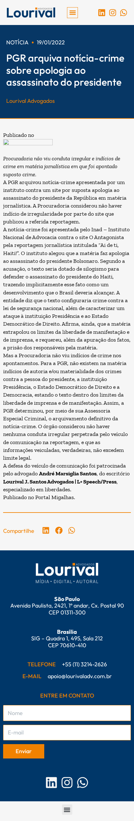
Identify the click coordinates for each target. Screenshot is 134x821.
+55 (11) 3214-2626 (84, 664)
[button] (72, 12)
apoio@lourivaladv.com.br (80, 676)
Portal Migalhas (54, 497)
